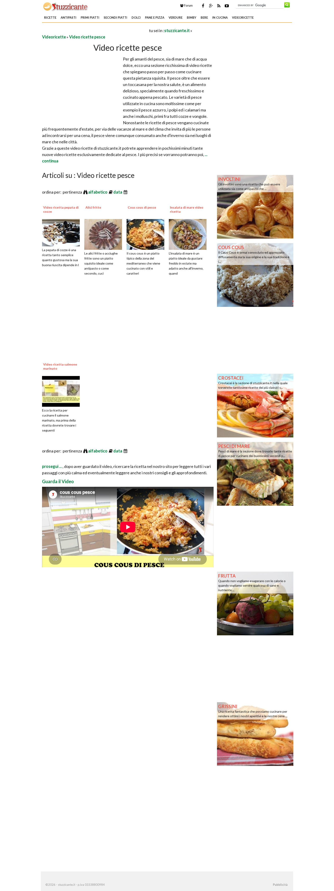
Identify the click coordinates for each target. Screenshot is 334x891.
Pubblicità (280, 884)
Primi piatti (90, 17)
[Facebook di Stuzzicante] (202, 5)
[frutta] (255, 603)
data (118, 191)
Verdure (175, 17)
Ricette (50, 17)
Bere (204, 17)
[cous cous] (255, 274)
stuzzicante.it (177, 30)
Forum (188, 5)
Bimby (191, 17)
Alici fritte (93, 207)
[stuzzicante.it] (66, 6)
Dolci (136, 17)
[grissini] (255, 733)
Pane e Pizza (154, 17)
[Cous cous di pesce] (147, 233)
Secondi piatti (115, 17)
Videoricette (243, 17)
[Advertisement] (95, 30)
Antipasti (68, 17)
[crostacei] (255, 405)
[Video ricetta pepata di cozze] (62, 232)
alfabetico (98, 191)
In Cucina (220, 17)
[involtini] (255, 206)
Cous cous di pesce (142, 207)
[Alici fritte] (104, 233)
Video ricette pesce (87, 36)
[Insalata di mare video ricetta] (189, 233)
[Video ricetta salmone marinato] (62, 390)
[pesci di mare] (255, 473)
